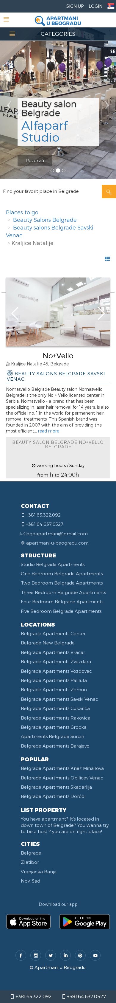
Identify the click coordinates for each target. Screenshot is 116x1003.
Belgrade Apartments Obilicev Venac (62, 777)
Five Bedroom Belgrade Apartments (61, 611)
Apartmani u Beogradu (60, 967)
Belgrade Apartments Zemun (54, 689)
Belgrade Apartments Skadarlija (56, 787)
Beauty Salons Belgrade (45, 219)
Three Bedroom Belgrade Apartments (63, 592)
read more (48, 430)
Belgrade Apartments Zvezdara (56, 661)
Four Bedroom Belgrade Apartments (62, 601)
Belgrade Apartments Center (53, 633)
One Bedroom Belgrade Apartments (62, 573)
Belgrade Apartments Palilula (54, 680)
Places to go (22, 212)
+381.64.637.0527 (86, 996)
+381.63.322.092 (33, 996)
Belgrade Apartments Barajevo (55, 745)
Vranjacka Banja (39, 871)
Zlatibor (30, 862)
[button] (9, 89)
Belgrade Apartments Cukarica (55, 708)
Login (95, 6)
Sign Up (75, 6)
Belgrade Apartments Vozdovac (56, 671)
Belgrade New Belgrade (48, 642)
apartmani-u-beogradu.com (57, 542)
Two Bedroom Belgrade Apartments (62, 582)
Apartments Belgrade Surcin (52, 736)
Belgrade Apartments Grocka (54, 727)
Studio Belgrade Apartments (52, 564)
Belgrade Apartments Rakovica (55, 717)
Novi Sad (30, 880)
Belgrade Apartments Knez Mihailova (62, 768)
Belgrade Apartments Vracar (53, 652)
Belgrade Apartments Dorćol (53, 796)
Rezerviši (35, 160)
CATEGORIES (58, 33)
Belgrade (31, 852)
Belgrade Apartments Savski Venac (59, 699)
